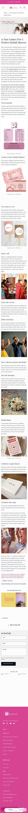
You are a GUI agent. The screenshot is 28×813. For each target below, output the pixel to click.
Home (5, 12)
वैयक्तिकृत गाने (6, 733)
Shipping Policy (7, 774)
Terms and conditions (8, 781)
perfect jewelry (13, 69)
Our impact (6, 767)
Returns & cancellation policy (10, 778)
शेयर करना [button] (5, 618)
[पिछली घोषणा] (2, 2)
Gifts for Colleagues (8, 750)
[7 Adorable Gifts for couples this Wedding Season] (14, 606)
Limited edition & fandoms (10, 747)
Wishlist (5, 754)
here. (2, 271)
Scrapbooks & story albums (10, 736)
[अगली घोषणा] (25, 2)
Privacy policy (7, 785)
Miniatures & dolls (7, 740)
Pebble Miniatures (8, 743)
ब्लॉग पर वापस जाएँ (15, 625)
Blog (4, 771)
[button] (3, 7)
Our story (5, 764)
